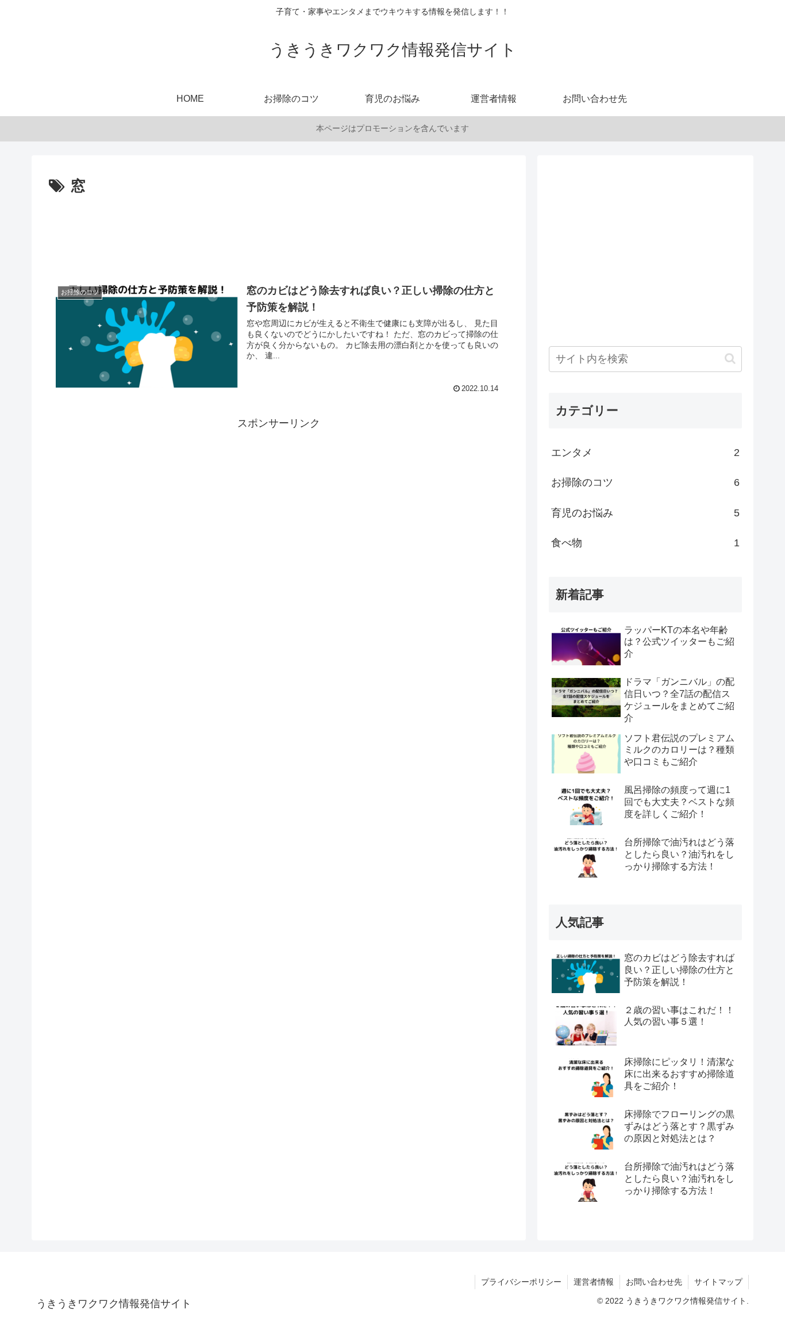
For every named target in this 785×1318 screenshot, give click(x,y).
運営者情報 (594, 1281)
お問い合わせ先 (654, 1281)
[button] (730, 358)
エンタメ (645, 452)
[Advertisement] (279, 230)
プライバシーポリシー (521, 1281)
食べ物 (645, 543)
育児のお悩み (645, 513)
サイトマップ (718, 1281)
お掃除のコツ (645, 482)
